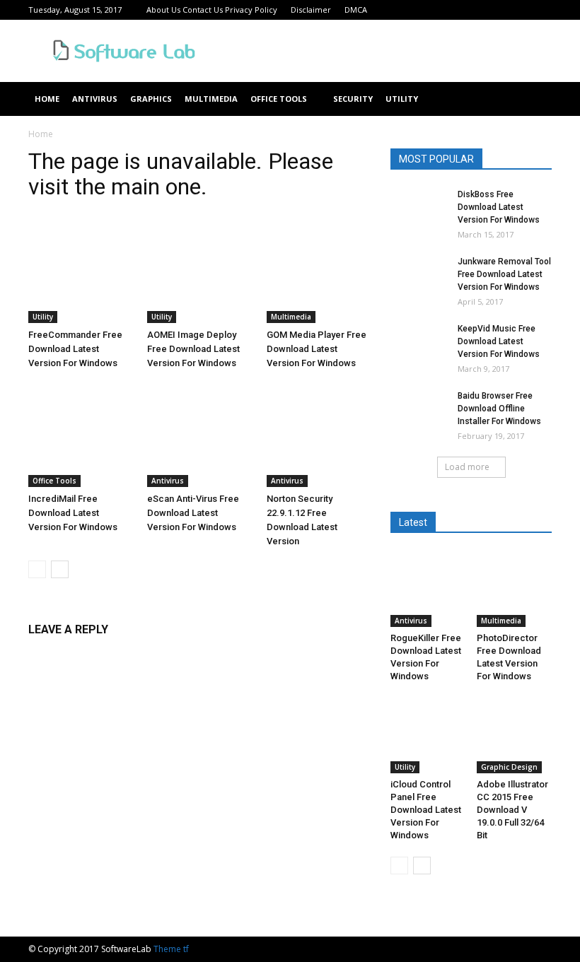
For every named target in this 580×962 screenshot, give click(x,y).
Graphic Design (509, 767)
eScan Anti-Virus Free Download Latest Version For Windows (193, 512)
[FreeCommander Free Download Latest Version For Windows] (80, 271)
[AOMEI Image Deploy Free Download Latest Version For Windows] (199, 271)
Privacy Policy (251, 9)
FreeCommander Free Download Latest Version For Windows (75, 348)
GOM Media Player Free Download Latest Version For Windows (316, 348)
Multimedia (211, 98)
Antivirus (94, 98)
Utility (401, 98)
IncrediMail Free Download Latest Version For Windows (72, 512)
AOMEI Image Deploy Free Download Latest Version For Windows (193, 348)
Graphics (151, 98)
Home (47, 98)
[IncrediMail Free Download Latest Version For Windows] (80, 434)
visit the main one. (117, 186)
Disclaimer (311, 9)
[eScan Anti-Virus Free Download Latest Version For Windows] (199, 434)
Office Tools (278, 98)
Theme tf (171, 949)
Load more (467, 467)
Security (353, 98)
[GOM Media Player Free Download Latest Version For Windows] (319, 271)
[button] (535, 99)
